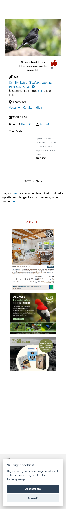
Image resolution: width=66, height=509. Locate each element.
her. (14, 201)
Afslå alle (33, 498)
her (40, 90)
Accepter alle (33, 488)
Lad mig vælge (16, 479)
